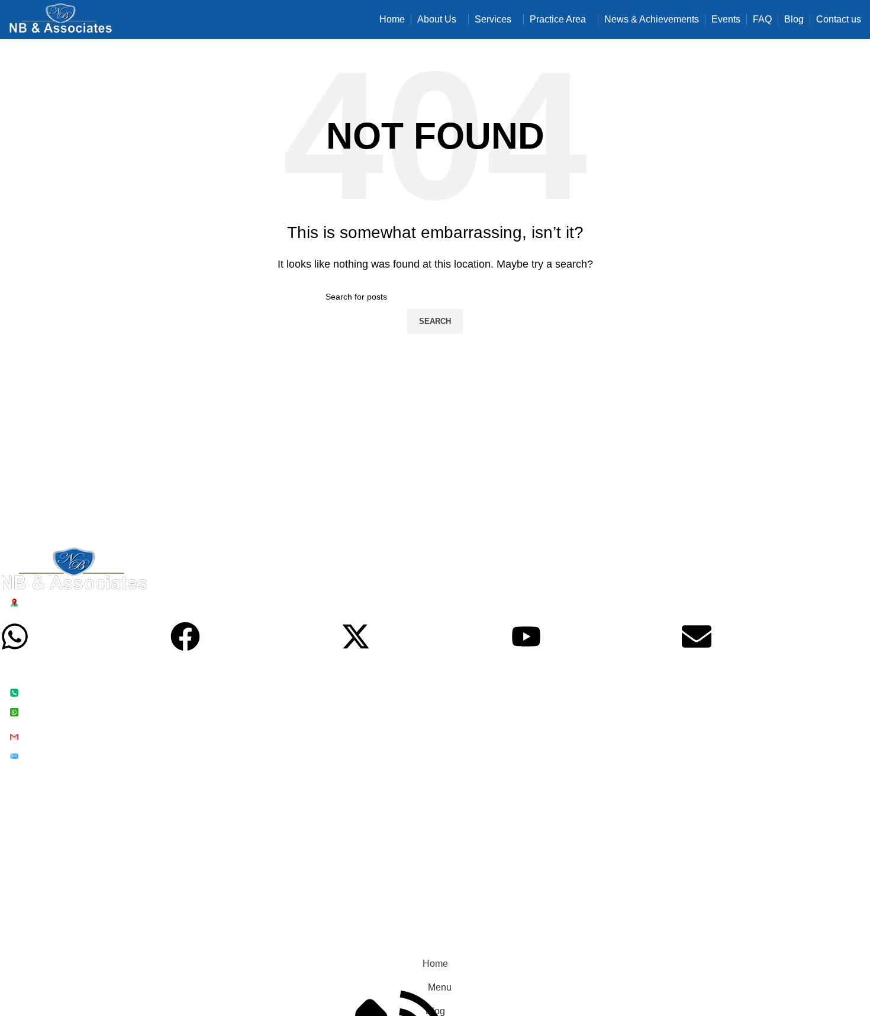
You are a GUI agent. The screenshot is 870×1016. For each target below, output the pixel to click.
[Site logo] (60, 19)
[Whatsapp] (15, 636)
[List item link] (426, 702)
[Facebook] (185, 636)
